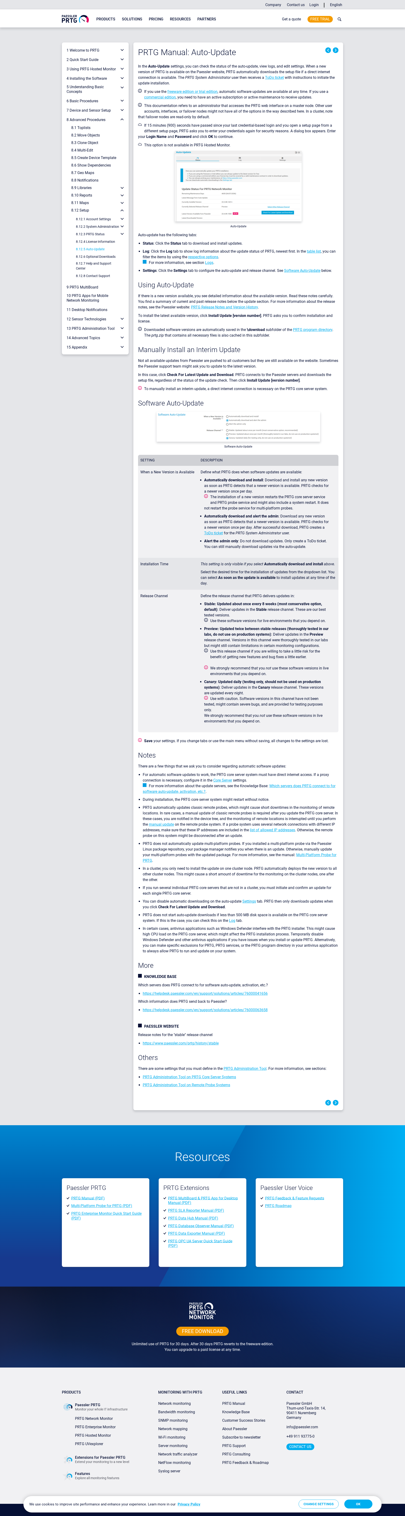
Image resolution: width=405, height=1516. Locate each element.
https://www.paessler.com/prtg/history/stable (181, 1043)
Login (314, 5)
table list (314, 251)
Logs (209, 262)
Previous (328, 50)
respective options (203, 257)
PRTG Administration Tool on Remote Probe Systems (186, 1085)
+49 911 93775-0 (300, 1436)
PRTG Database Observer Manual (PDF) (201, 1225)
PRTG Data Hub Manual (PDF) (193, 1218)
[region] (202, 1504)
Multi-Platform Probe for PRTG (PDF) (101, 1206)
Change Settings (319, 1504)
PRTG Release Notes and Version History (224, 307)
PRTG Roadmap (278, 1206)
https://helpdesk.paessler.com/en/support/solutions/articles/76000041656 (205, 993)
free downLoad (202, 1331)
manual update (161, 824)
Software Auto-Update (302, 270)
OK (358, 1504)
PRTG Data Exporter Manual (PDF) (196, 1233)
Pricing (156, 19)
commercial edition (160, 97)
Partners (206, 19)
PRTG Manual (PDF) (88, 1198)
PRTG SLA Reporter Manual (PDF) (196, 1210)
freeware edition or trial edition (192, 91)
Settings (249, 901)
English (336, 5)
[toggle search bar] (338, 19)
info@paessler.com (302, 1427)
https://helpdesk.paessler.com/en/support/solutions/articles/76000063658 (205, 1010)
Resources (180, 19)
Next (335, 50)
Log (232, 920)
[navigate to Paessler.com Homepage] (75, 18)
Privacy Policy (189, 1504)
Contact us (296, 5)
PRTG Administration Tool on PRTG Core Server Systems (189, 1077)
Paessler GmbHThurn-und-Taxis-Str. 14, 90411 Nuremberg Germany (306, 1410)
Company (273, 5)
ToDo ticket (274, 77)
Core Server (222, 780)
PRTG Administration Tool (245, 1068)
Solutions (132, 19)
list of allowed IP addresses (272, 830)
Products (105, 19)
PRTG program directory (312, 329)
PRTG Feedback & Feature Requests (294, 1198)
